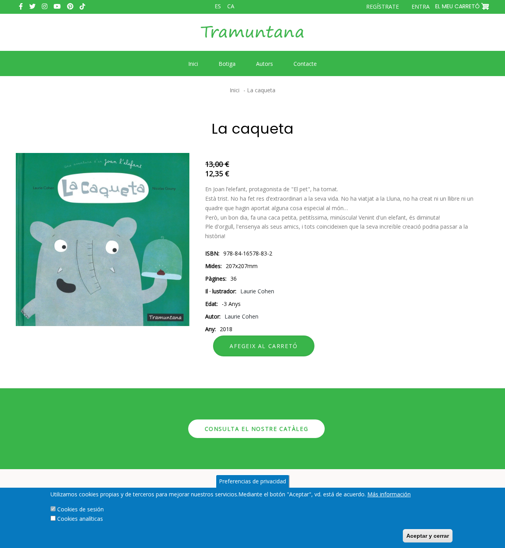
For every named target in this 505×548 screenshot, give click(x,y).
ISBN (211, 253)
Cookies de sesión (80, 509)
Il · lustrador (220, 291)
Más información (389, 494)
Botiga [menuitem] (227, 63)
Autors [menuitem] (264, 63)
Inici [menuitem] (193, 63)
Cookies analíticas (80, 518)
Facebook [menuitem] (21, 6)
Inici (234, 90)
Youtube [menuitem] (57, 6)
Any (210, 329)
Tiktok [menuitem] (82, 6)
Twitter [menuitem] (32, 6)
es (218, 6)
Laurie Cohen (257, 291)
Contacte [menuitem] (305, 63)
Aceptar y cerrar (427, 536)
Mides (213, 266)
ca (230, 6)
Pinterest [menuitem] (70, 6)
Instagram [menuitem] (44, 6)
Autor (212, 316)
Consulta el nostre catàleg (257, 428)
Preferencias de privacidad (252, 481)
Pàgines (215, 278)
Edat (211, 304)
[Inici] (252, 38)
